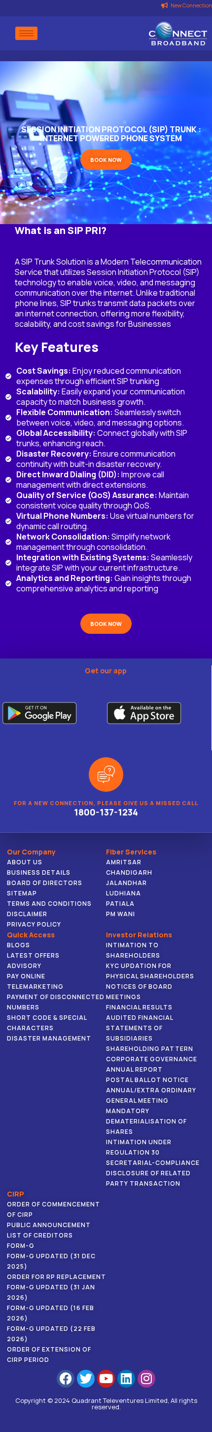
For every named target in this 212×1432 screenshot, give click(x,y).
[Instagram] (146, 1379)
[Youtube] (106, 1379)
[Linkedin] (126, 1379)
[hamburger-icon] (26, 33)
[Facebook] (65, 1379)
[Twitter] (86, 1379)
